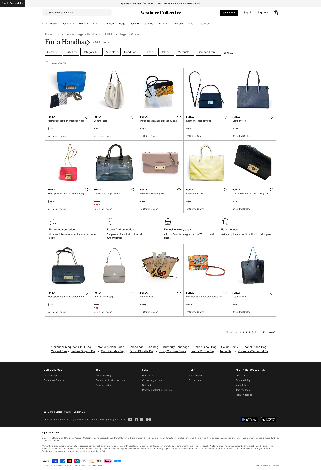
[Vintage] (170, 23)
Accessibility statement (56, 419)
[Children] (116, 23)
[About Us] (212, 23)
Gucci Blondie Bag (142, 351)
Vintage (162, 23)
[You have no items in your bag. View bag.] (275, 12)
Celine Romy (229, 347)
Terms (94, 419)
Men (95, 23)
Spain (93, 465)
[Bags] (127, 23)
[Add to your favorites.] (87, 117)
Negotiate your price (62, 229)
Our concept (51, 375)
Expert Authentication (120, 229)
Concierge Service (54, 380)
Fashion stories (244, 395)
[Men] (101, 23)
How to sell (148, 375)
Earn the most (230, 229)
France (45, 465)
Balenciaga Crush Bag (143, 347)
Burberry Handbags (176, 347)
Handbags (93, 34)
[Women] (90, 23)
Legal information (79, 419)
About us (240, 375)
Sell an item (228, 12)
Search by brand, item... (62, 12)
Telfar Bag (226, 351)
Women (83, 23)
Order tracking (103, 375)
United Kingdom (57, 465)
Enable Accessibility (12, 3)
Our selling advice (152, 380)
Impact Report (243, 385)
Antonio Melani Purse (109, 347)
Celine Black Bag (205, 347)
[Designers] (76, 23)
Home (48, 34)
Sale (190, 23)
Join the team (243, 390)
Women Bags (75, 34)
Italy (100, 465)
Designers (68, 23)
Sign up (263, 12)
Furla (59, 34)
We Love (178, 23)
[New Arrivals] (59, 23)
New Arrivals (49, 23)
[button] (275, 12)
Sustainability (243, 380)
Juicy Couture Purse (172, 351)
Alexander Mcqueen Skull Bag (71, 347)
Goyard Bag (59, 351)
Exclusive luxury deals (178, 229)
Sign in (248, 12)
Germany (85, 465)
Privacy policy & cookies (112, 419)
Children (109, 23)
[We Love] (185, 23)
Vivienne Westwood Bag (254, 351)
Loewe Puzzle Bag (203, 351)
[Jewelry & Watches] (155, 23)
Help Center (195, 375)
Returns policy (103, 385)
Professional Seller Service (157, 390)
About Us (204, 23)
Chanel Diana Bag (254, 347)
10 (264, 332)
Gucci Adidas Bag (113, 351)
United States (72, 465)
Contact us (195, 380)
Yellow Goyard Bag (84, 351)
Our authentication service (110, 380)
